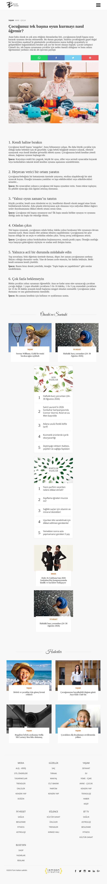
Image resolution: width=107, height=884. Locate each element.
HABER (86, 798)
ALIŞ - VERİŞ (21, 768)
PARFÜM (53, 788)
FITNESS (20, 827)
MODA (21, 763)
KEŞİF (86, 804)
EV (86, 773)
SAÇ (53, 768)
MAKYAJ (53, 778)
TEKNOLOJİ (86, 793)
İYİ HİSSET (21, 811)
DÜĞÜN (21, 798)
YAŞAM (11, 20)
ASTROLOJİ (21, 832)
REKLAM (21, 860)
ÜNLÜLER (21, 788)
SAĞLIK (21, 817)
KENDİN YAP (21, 793)
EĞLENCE (53, 811)
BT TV (86, 811)
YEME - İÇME (86, 778)
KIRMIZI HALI (53, 832)
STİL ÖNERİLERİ (21, 773)
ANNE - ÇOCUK (20, 20)
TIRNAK (53, 773)
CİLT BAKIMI (53, 783)
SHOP (21, 850)
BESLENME (21, 822)
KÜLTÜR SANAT (53, 817)
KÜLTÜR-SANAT (86, 837)
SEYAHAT (86, 768)
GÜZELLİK (53, 763)
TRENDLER (20, 783)
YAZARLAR (20, 855)
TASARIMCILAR (20, 778)
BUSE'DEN (21, 845)
